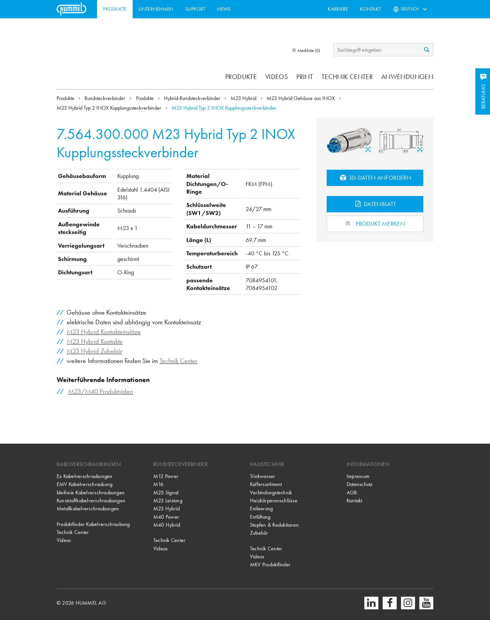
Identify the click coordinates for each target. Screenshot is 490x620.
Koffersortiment (266, 484)
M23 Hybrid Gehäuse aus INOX (301, 98)
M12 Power (165, 476)
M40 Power (166, 516)
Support (195, 9)
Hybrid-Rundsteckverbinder (193, 98)
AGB (352, 492)
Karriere (338, 9)
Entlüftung (260, 516)
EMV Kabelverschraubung (84, 484)
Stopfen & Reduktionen (274, 524)
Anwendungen (407, 76)
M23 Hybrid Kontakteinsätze (104, 331)
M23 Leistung (167, 500)
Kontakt (370, 9)
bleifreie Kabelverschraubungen (91, 492)
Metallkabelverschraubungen (88, 508)
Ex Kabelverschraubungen (85, 476)
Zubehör (259, 532)
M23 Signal (165, 492)
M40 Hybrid (166, 524)
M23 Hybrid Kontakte (95, 341)
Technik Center (347, 76)
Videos (276, 76)
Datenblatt (379, 204)
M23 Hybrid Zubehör (94, 351)
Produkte (114, 9)
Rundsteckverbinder (106, 98)
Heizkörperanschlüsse (273, 500)
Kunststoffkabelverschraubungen (91, 500)
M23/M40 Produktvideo (100, 391)
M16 (158, 484)
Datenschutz (360, 484)
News (224, 9)
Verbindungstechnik (271, 492)
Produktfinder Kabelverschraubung (93, 524)
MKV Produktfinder (270, 564)
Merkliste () (308, 50)
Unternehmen (156, 9)
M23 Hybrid (244, 98)
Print (304, 76)
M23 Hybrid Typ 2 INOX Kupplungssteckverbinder (110, 107)
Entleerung (261, 508)
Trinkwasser (262, 476)
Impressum (358, 476)
